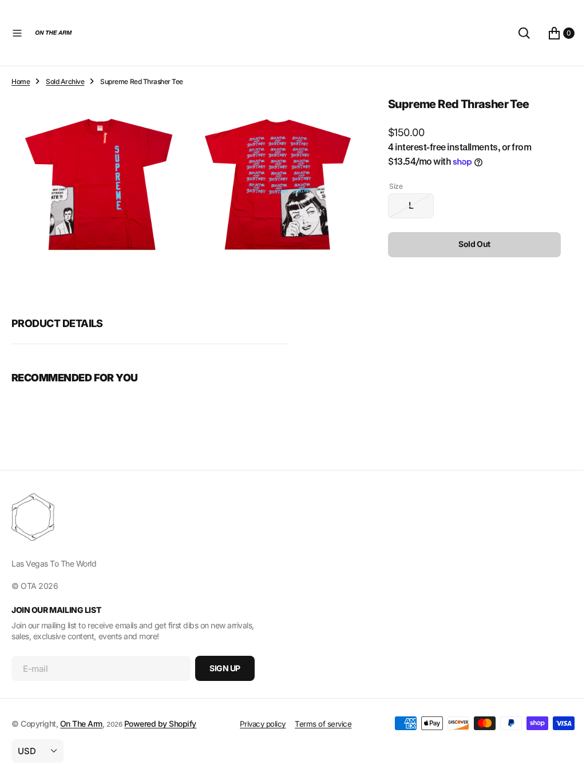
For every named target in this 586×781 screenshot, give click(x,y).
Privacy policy (258, 723)
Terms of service (319, 723)
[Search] (515, 33)
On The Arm (81, 723)
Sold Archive (65, 81)
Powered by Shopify (160, 723)
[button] (17, 33)
